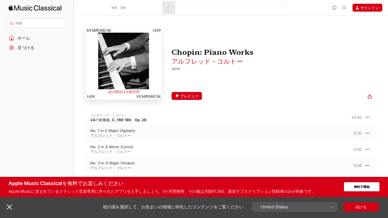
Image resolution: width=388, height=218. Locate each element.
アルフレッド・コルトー (207, 61)
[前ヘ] (114, 7)
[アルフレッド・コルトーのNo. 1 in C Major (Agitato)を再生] (79, 133)
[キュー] (344, 8)
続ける (361, 207)
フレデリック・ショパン (107, 115)
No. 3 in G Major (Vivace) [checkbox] (112, 163)
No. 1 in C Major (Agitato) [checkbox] (112, 130)
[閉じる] (9, 206)
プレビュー (189, 96)
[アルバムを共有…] (370, 97)
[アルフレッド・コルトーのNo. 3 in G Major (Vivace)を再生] (79, 165)
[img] (35, 8)
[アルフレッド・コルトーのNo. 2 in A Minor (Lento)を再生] (79, 149)
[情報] (334, 8)
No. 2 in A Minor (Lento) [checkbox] (111, 146)
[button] (36, 38)
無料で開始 (362, 187)
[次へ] (123, 7)
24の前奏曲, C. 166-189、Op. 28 (118, 120)
